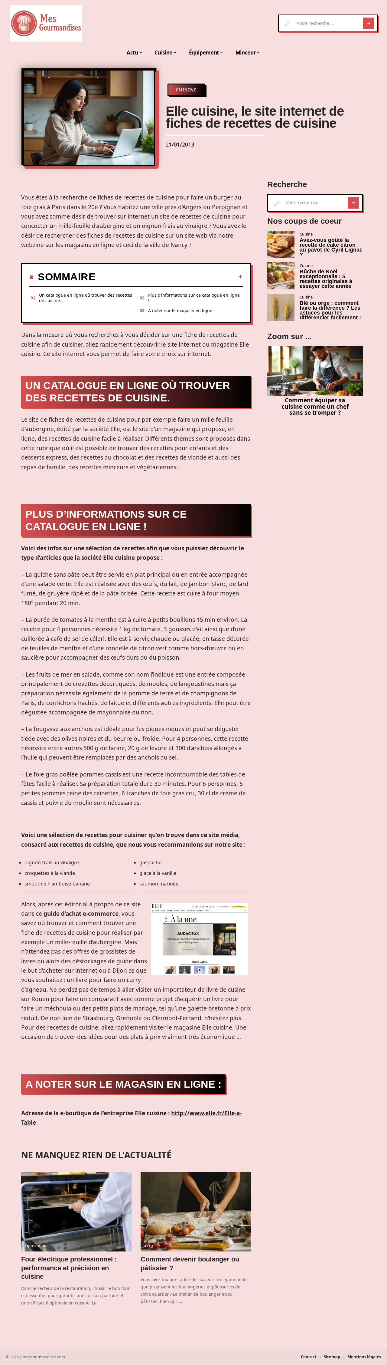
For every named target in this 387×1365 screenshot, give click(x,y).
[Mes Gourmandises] (46, 23)
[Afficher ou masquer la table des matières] (169, 276)
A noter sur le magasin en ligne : (181, 310)
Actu (148, 1246)
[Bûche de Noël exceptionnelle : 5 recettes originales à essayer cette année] (280, 275)
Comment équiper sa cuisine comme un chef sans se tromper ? (315, 406)
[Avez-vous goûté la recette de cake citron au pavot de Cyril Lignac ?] (280, 244)
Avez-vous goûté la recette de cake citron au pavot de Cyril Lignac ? (331, 247)
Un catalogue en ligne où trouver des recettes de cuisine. (85, 297)
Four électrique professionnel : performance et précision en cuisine (69, 1267)
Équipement (36, 1246)
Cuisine (186, 90)
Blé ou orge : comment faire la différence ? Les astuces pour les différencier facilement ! (330, 310)
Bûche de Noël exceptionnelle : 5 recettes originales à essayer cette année (326, 279)
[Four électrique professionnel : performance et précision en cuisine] (76, 1211)
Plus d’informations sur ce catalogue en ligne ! (194, 297)
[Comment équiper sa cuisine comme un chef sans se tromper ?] (315, 371)
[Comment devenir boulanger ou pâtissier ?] (196, 1211)
